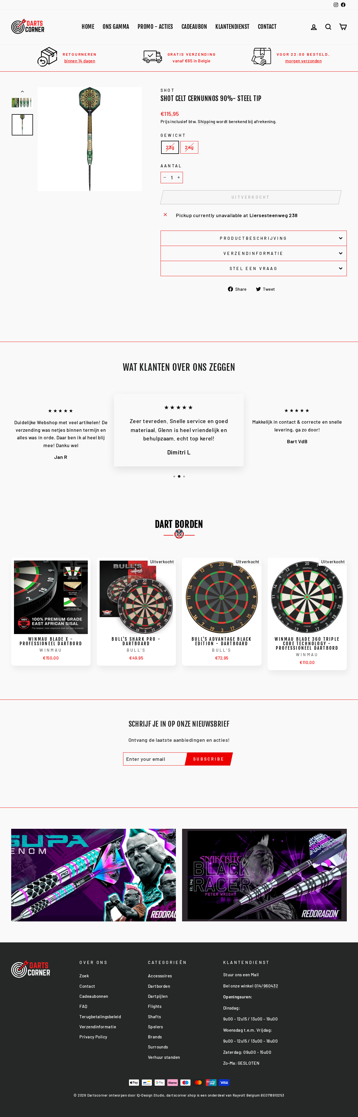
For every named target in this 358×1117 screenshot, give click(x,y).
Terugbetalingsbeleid (100, 1016)
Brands (155, 1036)
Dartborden (159, 986)
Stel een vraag (254, 268)
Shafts (154, 1016)
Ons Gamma (116, 26)
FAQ (83, 1006)
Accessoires (160, 975)
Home (88, 26)
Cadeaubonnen (93, 996)
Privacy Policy (93, 1036)
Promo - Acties (155, 26)
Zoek (84, 975)
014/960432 (266, 985)
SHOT (168, 90)
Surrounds (158, 1046)
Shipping (206, 121)
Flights (155, 1006)
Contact (267, 26)
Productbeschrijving (253, 238)
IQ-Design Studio (150, 1095)
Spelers (155, 1026)
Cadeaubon (194, 26)
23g (170, 147)
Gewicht (173, 135)
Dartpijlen (158, 996)
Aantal (171, 165)
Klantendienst (232, 26)
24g (189, 147)
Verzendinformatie (253, 253)
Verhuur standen (164, 1057)
